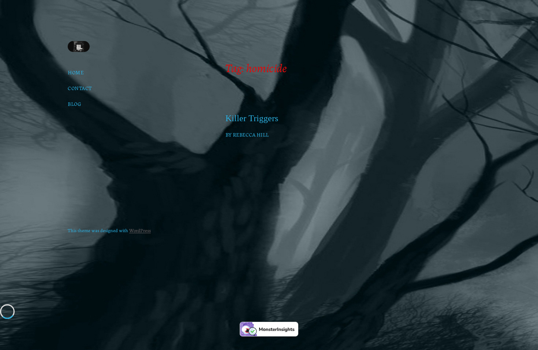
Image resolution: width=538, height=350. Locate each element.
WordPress (140, 230)
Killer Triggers (251, 118)
